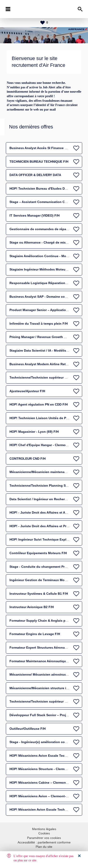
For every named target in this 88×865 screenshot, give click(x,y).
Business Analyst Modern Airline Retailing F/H (44, 364)
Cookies (44, 833)
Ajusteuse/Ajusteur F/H (27, 391)
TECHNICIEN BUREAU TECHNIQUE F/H (38, 161)
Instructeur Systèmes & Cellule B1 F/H (38, 593)
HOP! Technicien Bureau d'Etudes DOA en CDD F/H (48, 188)
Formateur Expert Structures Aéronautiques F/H (46, 647)
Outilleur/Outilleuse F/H (27, 728)
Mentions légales (44, 829)
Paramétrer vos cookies (44, 838)
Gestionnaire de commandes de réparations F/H (46, 229)
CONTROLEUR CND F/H (27, 458)
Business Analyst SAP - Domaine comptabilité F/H (47, 296)
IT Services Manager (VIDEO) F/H (34, 215)
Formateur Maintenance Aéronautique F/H (41, 661)
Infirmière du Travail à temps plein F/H (38, 323)
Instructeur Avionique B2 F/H (31, 607)
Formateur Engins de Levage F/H (34, 634)
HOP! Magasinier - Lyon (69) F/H (34, 431)
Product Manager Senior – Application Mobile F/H (47, 310)
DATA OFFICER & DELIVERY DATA (35, 175)
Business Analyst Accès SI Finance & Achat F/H (46, 148)
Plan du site (44, 846)
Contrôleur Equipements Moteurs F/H (38, 553)
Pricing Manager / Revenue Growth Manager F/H (46, 337)
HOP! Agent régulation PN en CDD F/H (38, 404)
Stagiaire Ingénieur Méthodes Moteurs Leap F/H (46, 269)
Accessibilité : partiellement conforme (44, 842)
